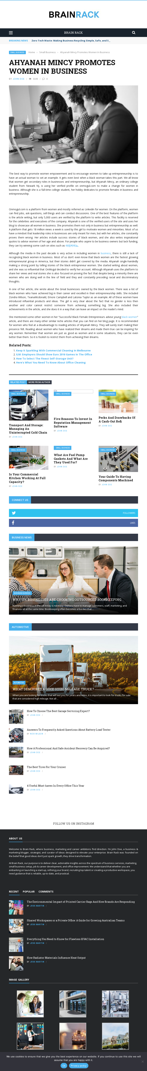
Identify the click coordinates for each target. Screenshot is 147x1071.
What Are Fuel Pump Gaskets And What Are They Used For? (71, 458)
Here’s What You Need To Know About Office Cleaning (51, 362)
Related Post (18, 382)
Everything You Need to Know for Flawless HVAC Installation (65, 939)
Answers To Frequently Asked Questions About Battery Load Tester (69, 729)
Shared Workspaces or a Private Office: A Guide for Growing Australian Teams (76, 920)
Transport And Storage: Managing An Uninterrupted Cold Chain (28, 428)
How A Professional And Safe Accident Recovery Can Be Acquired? (68, 748)
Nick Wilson (36, 733)
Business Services (22, 593)
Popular (29, 891)
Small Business (17, 52)
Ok (64, 1065)
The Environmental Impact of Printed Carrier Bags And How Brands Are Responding (81, 901)
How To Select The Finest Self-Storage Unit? (45, 358)
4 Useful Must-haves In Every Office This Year (55, 785)
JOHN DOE (19, 78)
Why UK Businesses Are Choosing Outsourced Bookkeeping (67, 599)
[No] (142, 1061)
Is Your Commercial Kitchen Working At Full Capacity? (27, 478)
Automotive (19, 683)
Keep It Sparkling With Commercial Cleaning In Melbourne (53, 350)
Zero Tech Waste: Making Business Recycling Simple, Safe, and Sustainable (77, 40)
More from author (39, 382)
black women (129, 317)
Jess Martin (37, 906)
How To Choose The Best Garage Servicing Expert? (58, 711)
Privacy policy (79, 1065)
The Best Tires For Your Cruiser (46, 767)
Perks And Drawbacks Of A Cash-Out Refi (117, 419)
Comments (46, 891)
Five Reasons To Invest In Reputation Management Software (73, 422)
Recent (14, 891)
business (106, 253)
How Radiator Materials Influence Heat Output (56, 957)
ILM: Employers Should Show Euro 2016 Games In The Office (54, 354)
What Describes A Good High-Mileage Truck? (53, 689)
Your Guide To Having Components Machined (116, 478)
